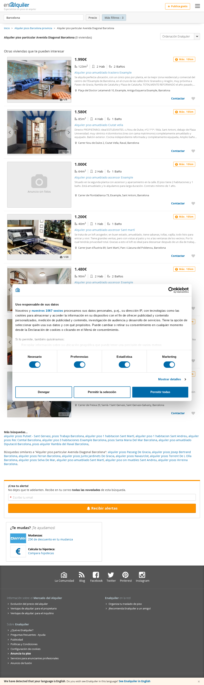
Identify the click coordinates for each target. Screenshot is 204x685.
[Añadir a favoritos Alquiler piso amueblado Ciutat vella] (193, 151)
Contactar (178, 98)
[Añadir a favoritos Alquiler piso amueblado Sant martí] (193, 360)
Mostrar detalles (169, 379)
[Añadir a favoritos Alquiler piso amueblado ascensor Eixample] (193, 203)
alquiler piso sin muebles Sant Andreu (131, 460)
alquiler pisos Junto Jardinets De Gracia (88, 456)
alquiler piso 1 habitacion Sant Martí (109, 436)
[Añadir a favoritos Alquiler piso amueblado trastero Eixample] (193, 98)
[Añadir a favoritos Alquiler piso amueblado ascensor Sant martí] (193, 255)
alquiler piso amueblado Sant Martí (80, 460)
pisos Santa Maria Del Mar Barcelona (132, 440)
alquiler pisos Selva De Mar (37, 460)
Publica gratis (179, 6)
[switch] (79, 365)
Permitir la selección (102, 392)
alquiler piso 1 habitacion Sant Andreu (161, 436)
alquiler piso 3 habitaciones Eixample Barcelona (74, 440)
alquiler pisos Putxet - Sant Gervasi (27, 436)
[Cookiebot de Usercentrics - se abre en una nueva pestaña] (171, 290)
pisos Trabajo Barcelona (68, 436)
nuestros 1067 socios (47, 310)
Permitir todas (160, 392)
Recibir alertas (104, 508)
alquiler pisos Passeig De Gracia (129, 452)
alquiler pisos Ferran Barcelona (40, 456)
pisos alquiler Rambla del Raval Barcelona (60, 444)
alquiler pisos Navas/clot (132, 456)
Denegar (44, 392)
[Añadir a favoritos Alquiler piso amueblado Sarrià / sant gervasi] (193, 413)
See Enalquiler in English (134, 681)
